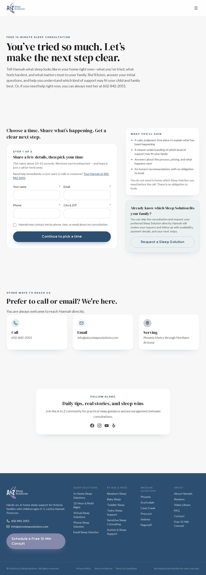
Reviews (179, 499)
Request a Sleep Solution (162, 242)
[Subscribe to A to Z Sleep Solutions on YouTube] (106, 425)
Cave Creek (148, 508)
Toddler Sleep (116, 505)
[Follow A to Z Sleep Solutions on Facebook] (92, 425)
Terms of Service (103, 568)
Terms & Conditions (126, 568)
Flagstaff (146, 525)
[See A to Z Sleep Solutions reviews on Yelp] (113, 425)
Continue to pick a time (62, 236)
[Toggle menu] (196, 8)
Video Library (182, 505)
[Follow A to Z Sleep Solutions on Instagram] (99, 425)
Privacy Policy (83, 568)
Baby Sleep (114, 499)
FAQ (177, 510)
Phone (17, 205)
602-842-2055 (20, 521)
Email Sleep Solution (86, 532)
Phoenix (146, 496)
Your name (19, 186)
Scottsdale (147, 502)
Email (67, 186)
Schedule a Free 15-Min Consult (32, 541)
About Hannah (183, 493)
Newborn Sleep (116, 493)
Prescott (146, 513)
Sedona (145, 519)
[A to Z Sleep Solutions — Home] (97, 8)
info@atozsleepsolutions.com (29, 526)
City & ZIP (70, 205)
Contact (179, 516)
